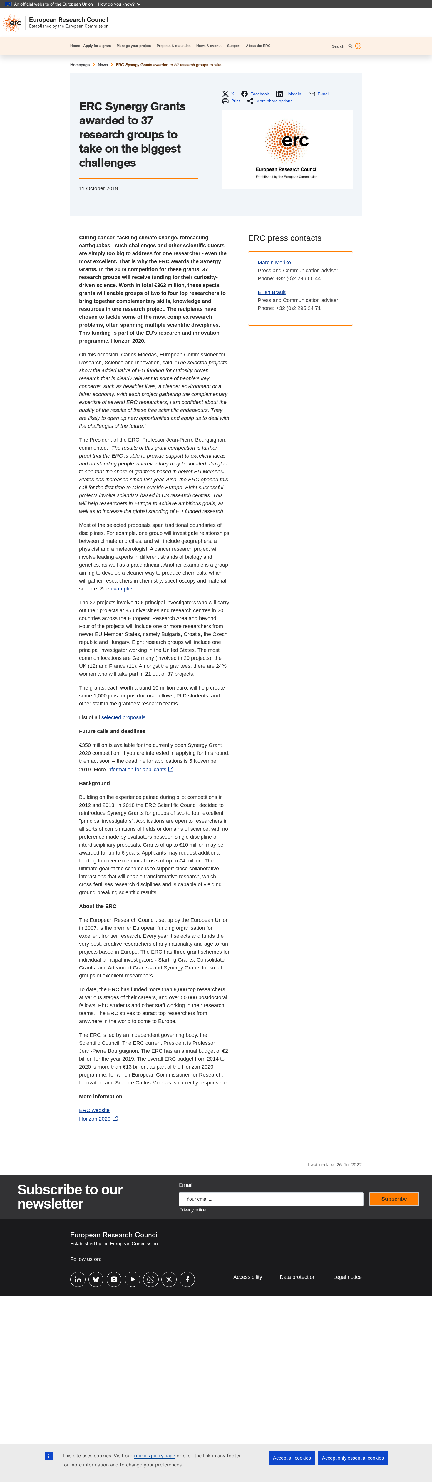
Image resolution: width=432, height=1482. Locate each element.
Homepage (80, 64)
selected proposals (123, 717)
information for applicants (136, 769)
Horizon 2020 (94, 1119)
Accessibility (247, 1277)
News (103, 64)
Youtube (129, 1279)
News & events (209, 46)
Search (338, 46)
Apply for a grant (97, 46)
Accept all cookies (292, 1458)
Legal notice (347, 1277)
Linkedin (75, 1279)
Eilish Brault (272, 292)
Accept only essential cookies (353, 1458)
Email (185, 1185)
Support (233, 46)
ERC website (94, 1110)
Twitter (166, 1279)
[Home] (58, 23)
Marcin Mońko (274, 263)
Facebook (184, 1279)
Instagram (111, 1279)
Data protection (298, 1277)
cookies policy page (154, 1455)
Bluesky (93, 1279)
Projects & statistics (174, 46)
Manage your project (134, 46)
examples (122, 589)
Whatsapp (148, 1279)
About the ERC (258, 46)
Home (75, 46)
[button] (358, 45)
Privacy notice (192, 1210)
